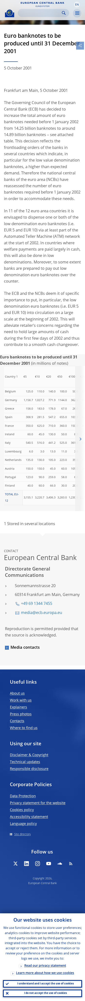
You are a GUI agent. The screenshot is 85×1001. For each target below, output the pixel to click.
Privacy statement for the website (37, 803)
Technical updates (25, 762)
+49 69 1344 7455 (36, 604)
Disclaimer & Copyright (29, 755)
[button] (77, 5)
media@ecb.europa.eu (41, 613)
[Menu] (77, 13)
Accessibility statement (29, 817)
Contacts (17, 721)
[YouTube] (48, 863)
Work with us (21, 700)
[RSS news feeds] (71, 863)
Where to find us (24, 728)
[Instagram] (37, 863)
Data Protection (23, 796)
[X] (15, 863)
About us (17, 693)
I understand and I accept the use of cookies (45, 983)
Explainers (18, 707)
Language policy (23, 824)
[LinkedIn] (26, 863)
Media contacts (25, 648)
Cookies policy (22, 810)
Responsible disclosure (29, 769)
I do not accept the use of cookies (45, 993)
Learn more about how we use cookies (45, 973)
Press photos (21, 714)
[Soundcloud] (59, 863)
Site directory (22, 834)
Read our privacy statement (45, 965)
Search (63, 12)
